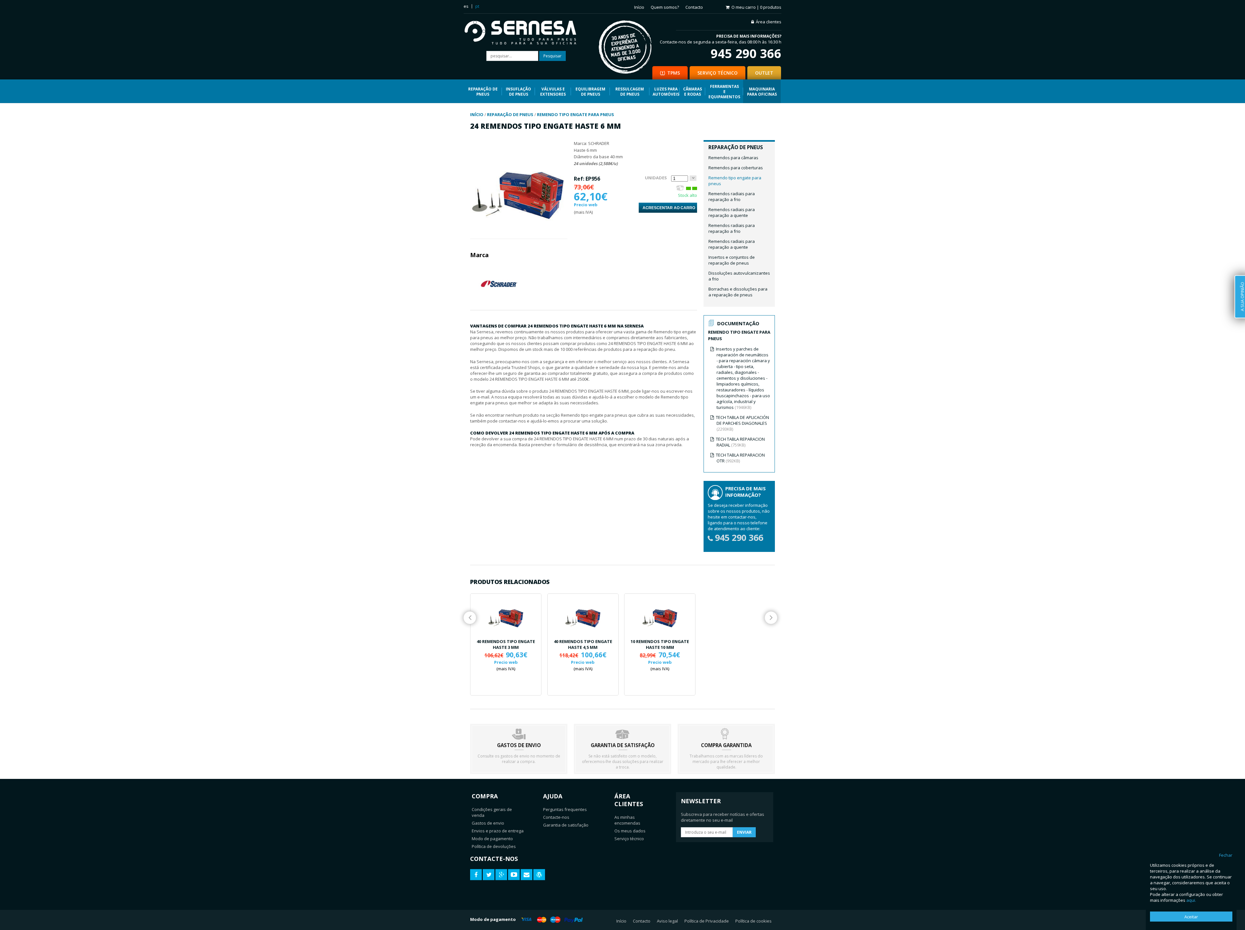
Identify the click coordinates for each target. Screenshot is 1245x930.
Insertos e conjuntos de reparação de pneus (731, 260)
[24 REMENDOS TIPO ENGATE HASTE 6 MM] (518, 236)
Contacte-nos (556, 817)
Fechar (1225, 855)
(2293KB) (742, 423)
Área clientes (768, 22)
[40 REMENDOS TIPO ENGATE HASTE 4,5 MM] (583, 615)
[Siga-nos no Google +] (501, 874)
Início (639, 7)
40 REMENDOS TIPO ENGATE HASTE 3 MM (506, 644)
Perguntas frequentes (565, 809)
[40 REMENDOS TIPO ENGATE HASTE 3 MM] (506, 615)
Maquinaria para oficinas (762, 91)
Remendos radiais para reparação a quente (731, 212)
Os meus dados (630, 831)
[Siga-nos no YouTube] (514, 874)
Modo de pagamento (492, 838)
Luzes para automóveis (666, 91)
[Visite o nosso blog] (539, 874)
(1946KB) (743, 378)
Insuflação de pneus (518, 91)
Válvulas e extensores (553, 91)
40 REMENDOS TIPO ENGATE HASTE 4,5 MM (583, 644)
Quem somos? (665, 7)
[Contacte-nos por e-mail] (526, 874)
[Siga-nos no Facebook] (476, 874)
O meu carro (756, 7)
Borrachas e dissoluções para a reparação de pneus (737, 292)
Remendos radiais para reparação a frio (731, 196)
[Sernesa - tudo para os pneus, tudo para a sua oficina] (525, 33)
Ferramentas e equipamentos (724, 91)
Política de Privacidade (706, 921)
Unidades (656, 178)
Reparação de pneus (483, 91)
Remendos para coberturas (735, 168)
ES (466, 6)
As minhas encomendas (627, 820)
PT (477, 6)
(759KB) (740, 442)
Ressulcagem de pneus (629, 91)
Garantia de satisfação (565, 825)
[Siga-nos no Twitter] (488, 874)
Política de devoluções (494, 846)
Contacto (694, 7)
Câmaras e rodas (692, 91)
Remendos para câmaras (733, 158)
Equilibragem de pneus (590, 91)
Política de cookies (753, 921)
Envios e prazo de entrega (498, 831)
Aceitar (1191, 917)
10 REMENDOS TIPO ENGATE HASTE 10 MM (660, 644)
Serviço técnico (629, 838)
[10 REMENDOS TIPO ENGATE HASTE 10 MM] (660, 615)
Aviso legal (667, 921)
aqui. (1191, 900)
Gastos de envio (488, 823)
